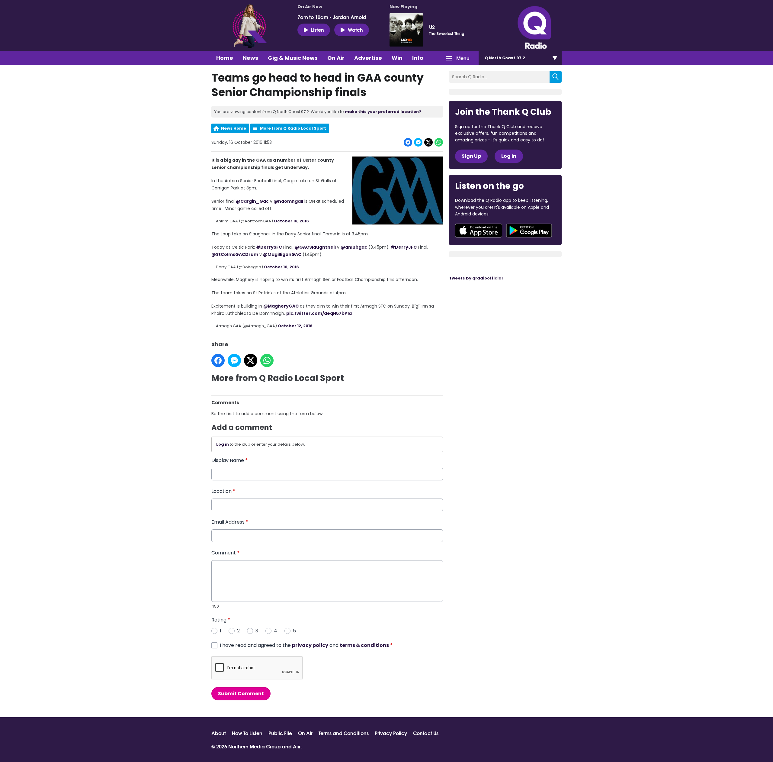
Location (223, 491)
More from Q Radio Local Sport (293, 128)
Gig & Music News (293, 58)
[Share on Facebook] (408, 142)
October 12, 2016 (295, 326)
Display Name (229, 460)
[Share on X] (428, 142)
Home (224, 58)
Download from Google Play (529, 230)
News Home (233, 128)
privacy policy (310, 645)
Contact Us (425, 733)
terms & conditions (364, 645)
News (250, 58)
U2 (432, 27)
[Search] (556, 77)
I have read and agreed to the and (306, 645)
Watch (355, 29)
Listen (317, 29)
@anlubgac (354, 247)
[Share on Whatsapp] (439, 142)
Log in (222, 444)
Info (417, 58)
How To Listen (247, 733)
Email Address (230, 521)
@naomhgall (288, 201)
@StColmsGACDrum (234, 254)
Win (397, 58)
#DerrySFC (269, 247)
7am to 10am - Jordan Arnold (331, 17)
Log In (508, 156)
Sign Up (471, 156)
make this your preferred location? (383, 112)
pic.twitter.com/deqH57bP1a (319, 313)
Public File (280, 733)
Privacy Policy (391, 733)
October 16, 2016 (291, 221)
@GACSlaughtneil (315, 247)
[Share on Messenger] (418, 142)
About (218, 733)
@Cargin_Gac (252, 201)
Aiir (296, 746)
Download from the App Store (478, 230)
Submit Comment (241, 693)
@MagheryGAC (281, 306)
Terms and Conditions (344, 733)
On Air (336, 58)
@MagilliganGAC (282, 254)
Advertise (368, 58)
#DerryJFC (404, 247)
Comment (225, 552)
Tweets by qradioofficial (476, 278)
